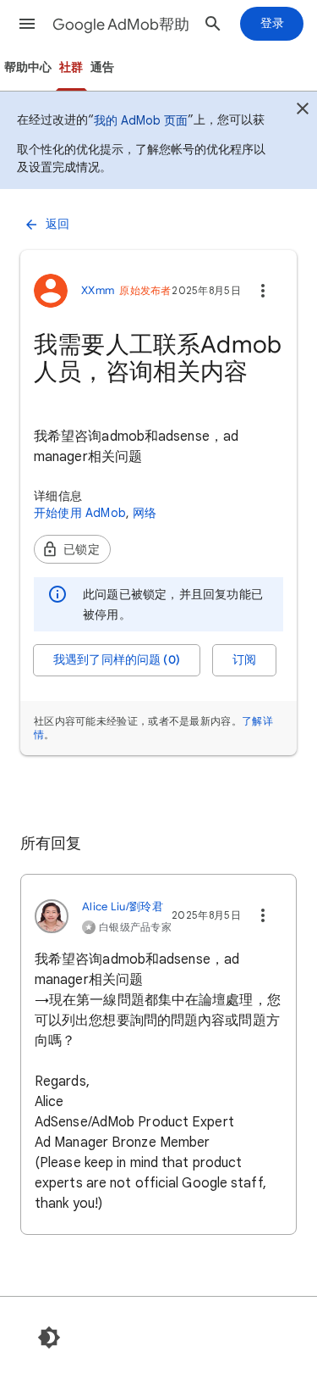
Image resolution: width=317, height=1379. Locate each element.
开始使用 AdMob (80, 512)
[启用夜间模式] (49, 1337)
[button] (27, 23)
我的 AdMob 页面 (141, 120)
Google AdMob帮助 (120, 24)
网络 (144, 512)
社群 (71, 67)
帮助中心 (28, 67)
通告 (102, 67)
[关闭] (302, 111)
